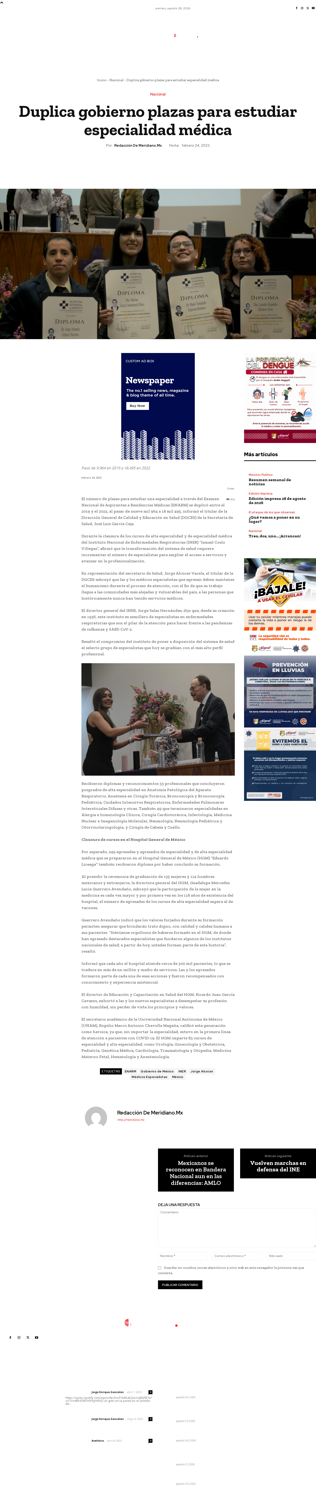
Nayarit (169, 1397)
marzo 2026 (241, 1428)
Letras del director (77, 1392)
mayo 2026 (240, 1414)
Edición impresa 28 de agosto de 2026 (277, 500)
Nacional (116, 80)
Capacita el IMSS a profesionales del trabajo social (190, 1432)
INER (182, 1071)
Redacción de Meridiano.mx (138, 145)
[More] (179, 164)
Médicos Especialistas (149, 1077)
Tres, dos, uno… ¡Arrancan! (275, 536)
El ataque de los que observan (272, 512)
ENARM (130, 1071)
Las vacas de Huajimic (89, 1412)
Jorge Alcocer (201, 1071)
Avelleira (98, 1440)
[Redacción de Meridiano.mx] (99, 1118)
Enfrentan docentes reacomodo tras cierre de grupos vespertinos (185, 1387)
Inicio (101, 80)
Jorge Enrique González (108, 1392)
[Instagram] (302, 8)
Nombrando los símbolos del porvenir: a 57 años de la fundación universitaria (187, 1453)
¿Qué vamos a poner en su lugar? (274, 519)
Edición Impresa (261, 493)
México (177, 1077)
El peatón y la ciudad (87, 1434)
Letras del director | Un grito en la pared (107, 1386)
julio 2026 (239, 1400)
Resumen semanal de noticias (270, 481)
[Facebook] (296, 8)
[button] (220, 56)
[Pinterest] (157, 164)
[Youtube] (313, 8)
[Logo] (189, 35)
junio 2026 (240, 1407)
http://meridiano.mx (130, 1120)
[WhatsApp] (168, 164)
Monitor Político (261, 474)
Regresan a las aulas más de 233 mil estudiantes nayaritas (190, 1475)
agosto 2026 (241, 1393)
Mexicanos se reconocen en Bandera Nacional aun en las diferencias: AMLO (196, 1173)
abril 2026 (239, 1421)
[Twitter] (307, 8)
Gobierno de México (157, 1071)
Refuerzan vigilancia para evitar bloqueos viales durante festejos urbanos (190, 1410)
